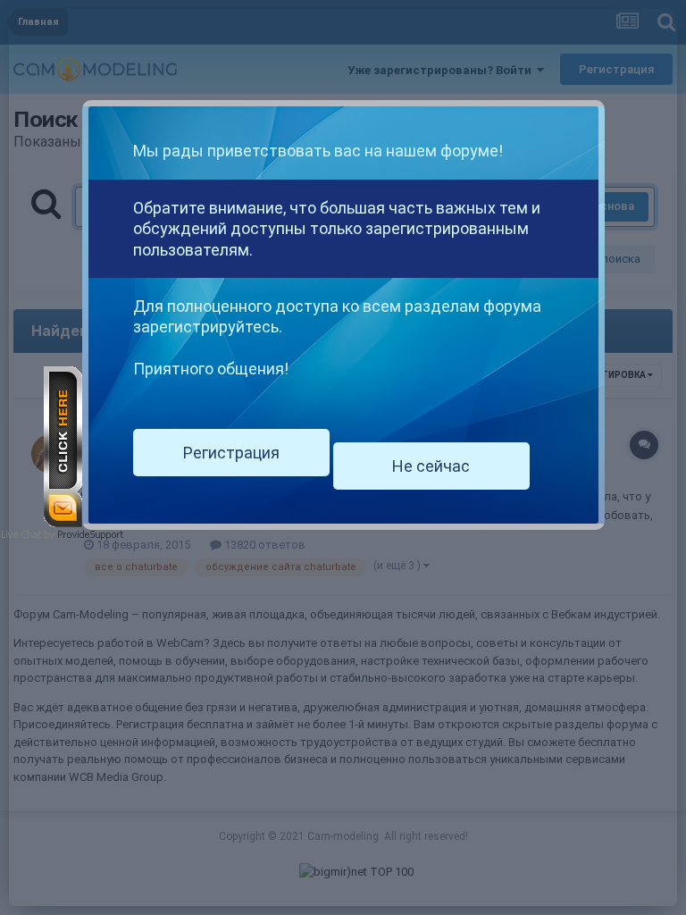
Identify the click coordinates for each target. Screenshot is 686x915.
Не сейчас (431, 466)
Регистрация (231, 452)
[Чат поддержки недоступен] (63, 445)
